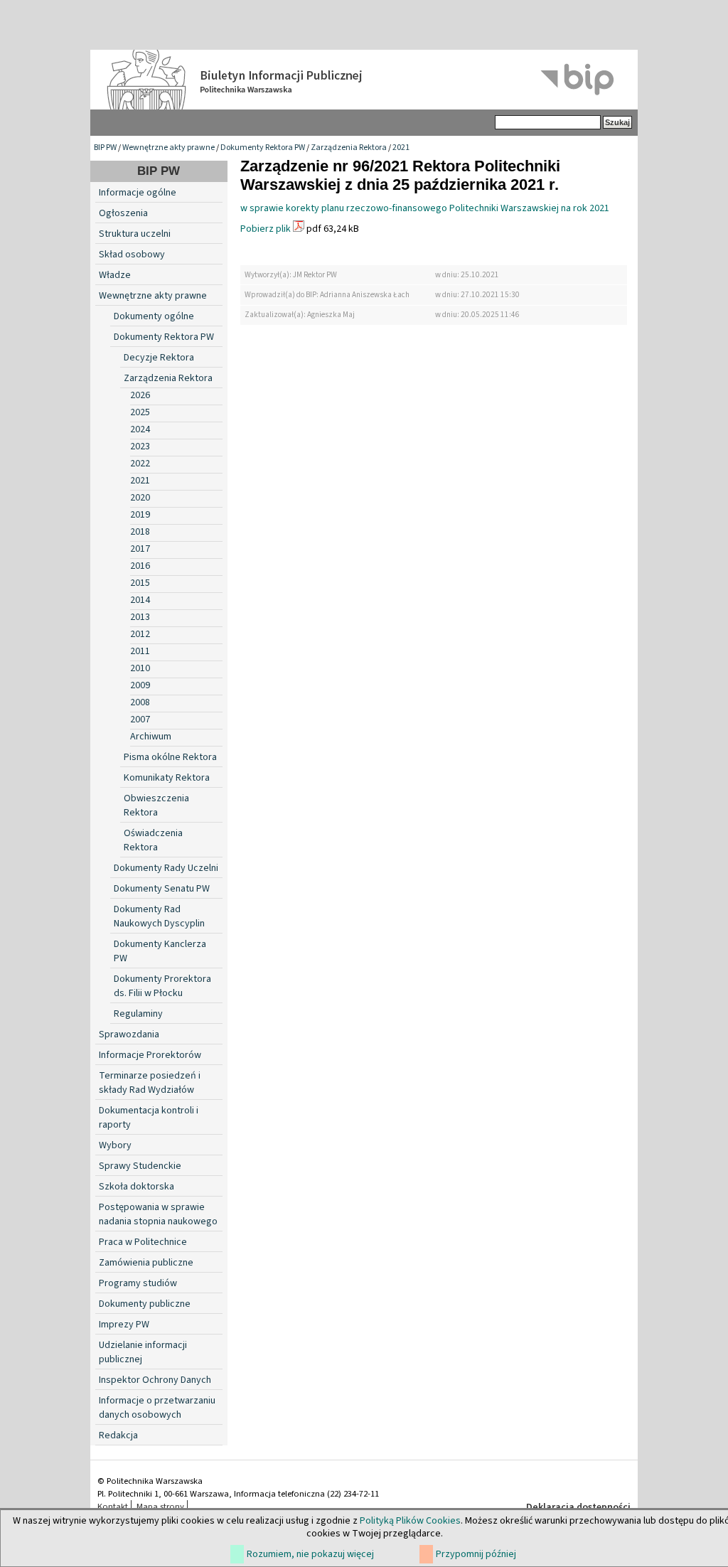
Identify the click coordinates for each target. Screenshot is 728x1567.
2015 (140, 583)
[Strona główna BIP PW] (364, 79)
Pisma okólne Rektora (170, 757)
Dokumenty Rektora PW (262, 147)
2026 (140, 395)
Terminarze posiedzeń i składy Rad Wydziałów (149, 1083)
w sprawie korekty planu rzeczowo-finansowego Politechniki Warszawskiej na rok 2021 (424, 208)
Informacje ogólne (137, 193)
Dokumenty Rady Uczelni (166, 868)
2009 (140, 685)
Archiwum (150, 736)
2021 (401, 147)
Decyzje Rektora (159, 358)
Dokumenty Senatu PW (162, 889)
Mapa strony (160, 1506)
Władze (115, 275)
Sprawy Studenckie (140, 1166)
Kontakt (112, 1506)
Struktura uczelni (135, 234)
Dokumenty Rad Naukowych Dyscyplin (159, 916)
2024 (140, 429)
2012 (140, 634)
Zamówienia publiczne (146, 1263)
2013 (140, 617)
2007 (140, 719)
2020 (140, 498)
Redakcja (118, 1435)
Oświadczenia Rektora (153, 840)
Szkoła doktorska (136, 1187)
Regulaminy (138, 1014)
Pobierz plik (265, 229)
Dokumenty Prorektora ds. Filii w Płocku (162, 986)
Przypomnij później (476, 1554)
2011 (140, 651)
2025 (140, 412)
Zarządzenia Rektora (349, 147)
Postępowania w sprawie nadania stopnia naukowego (158, 1214)
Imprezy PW (124, 1324)
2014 (140, 600)
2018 (140, 532)
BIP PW (105, 147)
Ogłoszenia (123, 213)
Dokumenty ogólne (154, 316)
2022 (140, 463)
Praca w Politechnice (143, 1242)
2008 (140, 702)
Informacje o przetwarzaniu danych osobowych (157, 1408)
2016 (140, 566)
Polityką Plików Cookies (410, 1521)
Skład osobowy (132, 254)
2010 (140, 668)
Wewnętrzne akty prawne (168, 147)
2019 (140, 515)
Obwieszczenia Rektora (156, 805)
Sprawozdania (129, 1034)
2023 (140, 446)
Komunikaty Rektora (167, 778)
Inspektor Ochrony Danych (155, 1380)
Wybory (115, 1145)
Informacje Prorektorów (150, 1055)
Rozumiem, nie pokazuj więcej (310, 1554)
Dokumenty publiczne (145, 1304)
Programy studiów (138, 1283)
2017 (140, 549)
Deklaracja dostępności (578, 1507)
